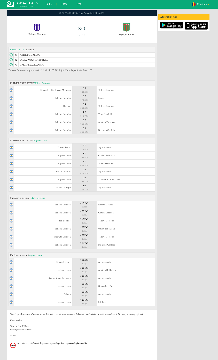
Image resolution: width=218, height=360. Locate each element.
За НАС (13, 335)
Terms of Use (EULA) (19, 326)
